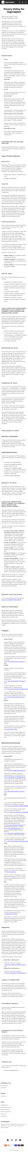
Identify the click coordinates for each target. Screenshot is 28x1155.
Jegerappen (15, 1150)
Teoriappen (3, 1087)
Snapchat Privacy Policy (12, 913)
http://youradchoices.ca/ (14, 828)
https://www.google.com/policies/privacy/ (15, 973)
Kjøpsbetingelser (5, 1109)
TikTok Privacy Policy (11, 872)
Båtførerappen (4, 1085)
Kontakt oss (3, 1096)
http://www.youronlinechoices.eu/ (16, 833)
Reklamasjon (4, 1116)
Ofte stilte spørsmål (6, 1111)
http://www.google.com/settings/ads (16, 770)
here (7, 27)
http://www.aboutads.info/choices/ (15, 825)
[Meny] (25, 2)
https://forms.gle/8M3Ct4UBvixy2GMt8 (11, 599)
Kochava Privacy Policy (11, 729)
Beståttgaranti (4, 1105)
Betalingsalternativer (6, 1107)
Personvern (3, 1114)
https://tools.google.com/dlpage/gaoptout (14, 776)
